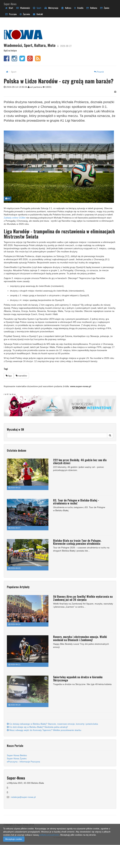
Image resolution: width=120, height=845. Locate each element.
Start (10, 7)
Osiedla (79, 7)
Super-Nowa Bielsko (17, 755)
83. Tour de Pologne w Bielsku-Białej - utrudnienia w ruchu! (76, 501)
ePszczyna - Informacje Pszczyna (23, 761)
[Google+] (30, 60)
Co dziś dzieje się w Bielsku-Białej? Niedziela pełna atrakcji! (38, 727)
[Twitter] (22, 60)
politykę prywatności (49, 835)
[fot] (59, 167)
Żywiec (105, 7)
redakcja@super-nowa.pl (23, 797)
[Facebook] (6, 60)
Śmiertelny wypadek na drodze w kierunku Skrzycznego (77, 678)
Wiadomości (24, 7)
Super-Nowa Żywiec (17, 758)
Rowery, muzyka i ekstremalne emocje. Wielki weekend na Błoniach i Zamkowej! (80, 638)
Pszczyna (12, 14)
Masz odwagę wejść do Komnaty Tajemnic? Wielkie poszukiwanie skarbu (45, 730)
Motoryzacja (52, 7)
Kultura (67, 7)
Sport (38, 7)
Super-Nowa (10, 3)
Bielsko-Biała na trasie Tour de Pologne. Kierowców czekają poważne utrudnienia (77, 542)
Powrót (100, 72)
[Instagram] (14, 60)
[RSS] (38, 60)
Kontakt (39, 14)
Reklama (93, 7)
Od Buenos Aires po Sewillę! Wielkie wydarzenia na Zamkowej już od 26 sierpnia (83, 598)
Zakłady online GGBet (14, 217)
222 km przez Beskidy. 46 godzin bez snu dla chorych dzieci (80, 461)
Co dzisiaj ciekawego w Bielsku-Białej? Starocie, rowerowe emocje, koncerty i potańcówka (53, 724)
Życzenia (26, 14)
